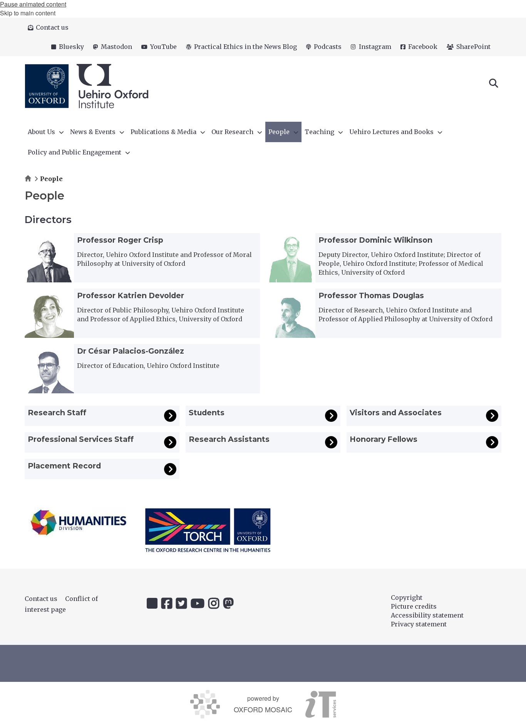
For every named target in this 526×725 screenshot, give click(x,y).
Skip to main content (27, 12)
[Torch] (208, 530)
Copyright (406, 597)
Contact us (41, 598)
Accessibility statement (427, 615)
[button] (493, 82)
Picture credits (414, 606)
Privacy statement (419, 624)
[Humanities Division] (78, 522)
